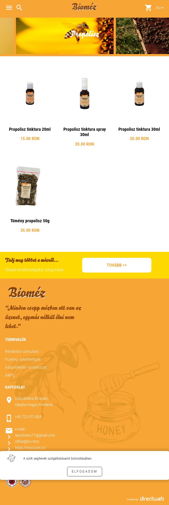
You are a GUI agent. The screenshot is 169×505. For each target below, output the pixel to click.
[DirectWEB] (145, 499)
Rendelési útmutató (22, 351)
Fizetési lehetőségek (23, 359)
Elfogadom (84, 471)
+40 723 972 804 (28, 417)
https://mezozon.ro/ (30, 447)
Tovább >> (117, 265)
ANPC (10, 375)
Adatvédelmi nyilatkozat (26, 367)
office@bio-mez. (27, 441)
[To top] (158, 495)
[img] (30, 107)
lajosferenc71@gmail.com (35, 435)
